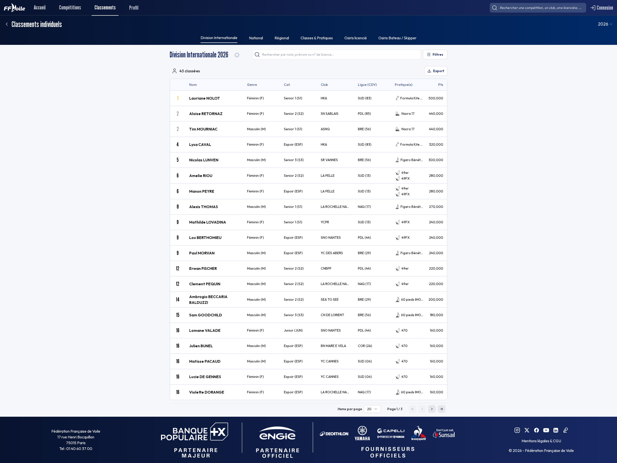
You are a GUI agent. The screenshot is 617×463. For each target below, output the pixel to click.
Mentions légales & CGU (541, 440)
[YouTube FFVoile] (546, 430)
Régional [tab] (282, 37)
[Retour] (7, 24)
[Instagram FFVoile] (517, 430)
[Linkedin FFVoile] (556, 430)
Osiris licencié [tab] (355, 37)
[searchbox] (538, 8)
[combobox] (605, 24)
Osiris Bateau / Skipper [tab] (397, 37)
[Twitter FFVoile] (527, 430)
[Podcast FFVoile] (565, 430)
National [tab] (256, 37)
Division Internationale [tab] (219, 37)
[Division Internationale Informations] (237, 55)
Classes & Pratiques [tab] (317, 37)
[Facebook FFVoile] (536, 430)
